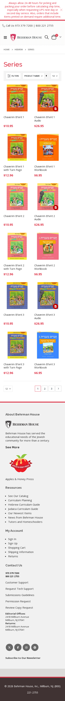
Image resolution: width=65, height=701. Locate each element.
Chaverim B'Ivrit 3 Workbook (44, 366)
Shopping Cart (16, 547)
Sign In (12, 539)
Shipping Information (21, 552)
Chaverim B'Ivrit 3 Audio (44, 316)
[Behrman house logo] (26, 37)
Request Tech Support (19, 588)
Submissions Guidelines (19, 595)
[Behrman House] (22, 424)
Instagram (26, 647)
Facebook (17, 647)
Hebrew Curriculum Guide (24, 504)
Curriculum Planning (20, 500)
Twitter (9, 647)
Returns (13, 556)
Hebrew (19, 49)
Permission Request (18, 601)
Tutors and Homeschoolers (25, 522)
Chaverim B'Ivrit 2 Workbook (44, 267)
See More (12, 447)
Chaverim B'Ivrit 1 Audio (44, 118)
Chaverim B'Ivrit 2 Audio (44, 217)
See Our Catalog (18, 496)
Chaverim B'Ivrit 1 (14, 117)
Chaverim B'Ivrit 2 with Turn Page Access (14, 267)
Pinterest (34, 647)
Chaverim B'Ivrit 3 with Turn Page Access (14, 366)
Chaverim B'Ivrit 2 (14, 216)
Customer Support (16, 582)
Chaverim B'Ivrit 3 (14, 314)
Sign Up (13, 543)
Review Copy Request (19, 607)
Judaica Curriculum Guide (23, 509)
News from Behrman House (25, 517)
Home (7, 49)
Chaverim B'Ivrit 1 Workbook (44, 168)
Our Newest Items (20, 513)
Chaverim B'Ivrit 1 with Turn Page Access (14, 168)
